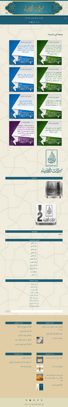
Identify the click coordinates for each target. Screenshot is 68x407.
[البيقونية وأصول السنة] (39, 369)
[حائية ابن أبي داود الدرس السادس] (39, 360)
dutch (60, 234)
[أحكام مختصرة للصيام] (39, 387)
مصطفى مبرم (33, 272)
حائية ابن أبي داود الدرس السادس (54, 358)
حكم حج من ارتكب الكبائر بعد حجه (23, 340)
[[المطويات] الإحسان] (39, 341)
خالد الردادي (34, 246)
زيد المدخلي (33, 252)
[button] (64, 396)
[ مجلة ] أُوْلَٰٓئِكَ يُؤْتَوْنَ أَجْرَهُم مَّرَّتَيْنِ (55, 334)
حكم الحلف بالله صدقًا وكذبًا (25, 335)
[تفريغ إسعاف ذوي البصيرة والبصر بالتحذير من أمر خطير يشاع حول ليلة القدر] (39, 378)
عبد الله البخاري (33, 259)
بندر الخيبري (33, 243)
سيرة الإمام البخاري (27, 358)
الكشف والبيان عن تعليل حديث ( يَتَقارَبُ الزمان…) (52, 328)
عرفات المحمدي (33, 262)
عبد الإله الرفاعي (33, 268)
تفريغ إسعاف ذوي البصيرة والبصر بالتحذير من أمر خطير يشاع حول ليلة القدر (54, 378)
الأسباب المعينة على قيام (26, 331)
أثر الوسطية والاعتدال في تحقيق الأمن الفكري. (20, 362)
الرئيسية (61, 31)
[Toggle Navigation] (6, 13)
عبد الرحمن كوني (33, 265)
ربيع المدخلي (33, 249)
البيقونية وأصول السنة (57, 366)
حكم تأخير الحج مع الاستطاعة (24, 327)
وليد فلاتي (33, 275)
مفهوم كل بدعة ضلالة (26, 366)
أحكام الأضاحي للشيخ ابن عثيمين (23, 344)
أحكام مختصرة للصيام (57, 385)
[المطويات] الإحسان (57, 338)
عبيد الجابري (33, 256)
